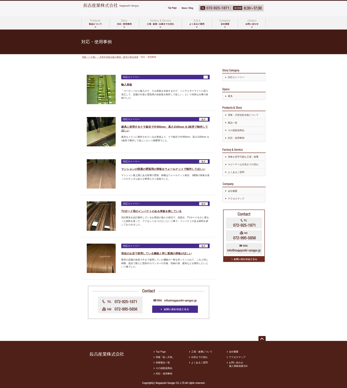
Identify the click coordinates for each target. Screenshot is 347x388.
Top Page (161, 351)
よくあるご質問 (236, 172)
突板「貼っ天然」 (165, 357)
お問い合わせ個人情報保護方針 (238, 364)
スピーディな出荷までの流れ (243, 164)
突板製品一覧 (163, 362)
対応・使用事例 (236, 138)
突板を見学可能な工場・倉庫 (243, 156)
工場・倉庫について (201, 351)
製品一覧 (232, 122)
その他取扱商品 (236, 130)
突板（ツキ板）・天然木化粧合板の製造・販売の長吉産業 (110, 57)
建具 (230, 96)
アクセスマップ (236, 198)
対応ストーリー (236, 77)
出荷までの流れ (199, 357)
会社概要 (232, 191)
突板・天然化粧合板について (243, 115)
